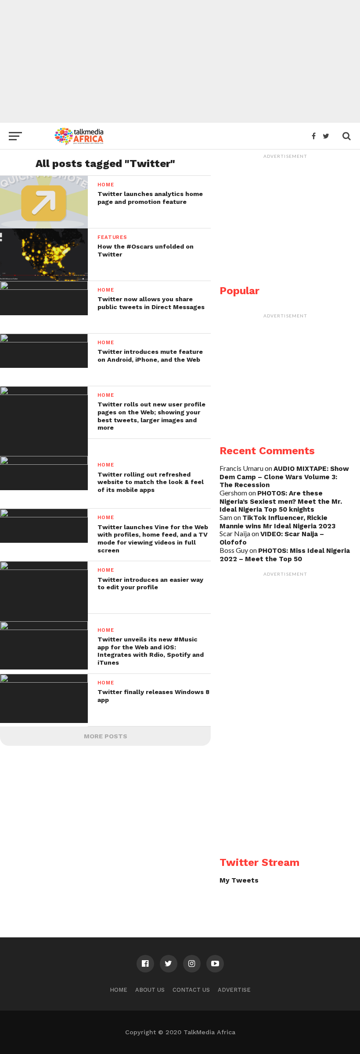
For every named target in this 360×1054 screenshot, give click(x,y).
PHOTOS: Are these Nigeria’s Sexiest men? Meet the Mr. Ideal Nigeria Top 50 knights (281, 501)
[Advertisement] (180, 61)
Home (118, 989)
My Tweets (239, 880)
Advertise (234, 989)
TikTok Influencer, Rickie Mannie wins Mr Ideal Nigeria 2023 (277, 522)
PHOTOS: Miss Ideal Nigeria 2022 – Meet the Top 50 (285, 555)
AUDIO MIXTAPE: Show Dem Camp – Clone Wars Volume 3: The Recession (284, 477)
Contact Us (191, 989)
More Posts (105, 736)
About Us (150, 989)
